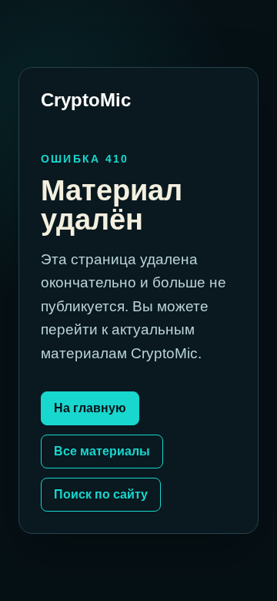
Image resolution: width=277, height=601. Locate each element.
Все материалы (102, 451)
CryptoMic (86, 99)
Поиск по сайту (101, 494)
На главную (90, 408)
